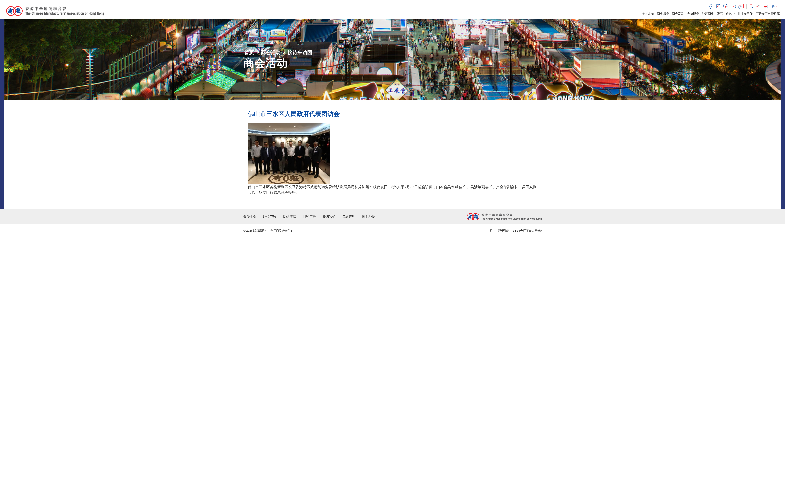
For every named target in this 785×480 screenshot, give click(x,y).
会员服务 (693, 14)
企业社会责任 (743, 14)
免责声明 (348, 217)
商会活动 (678, 14)
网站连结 (289, 217)
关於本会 (648, 14)
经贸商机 (708, 14)
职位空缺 (269, 217)
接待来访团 (300, 52)
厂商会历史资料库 (767, 14)
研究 (720, 14)
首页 (249, 52)
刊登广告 (309, 217)
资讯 (729, 14)
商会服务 (663, 14)
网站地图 (368, 217)
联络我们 (329, 217)
